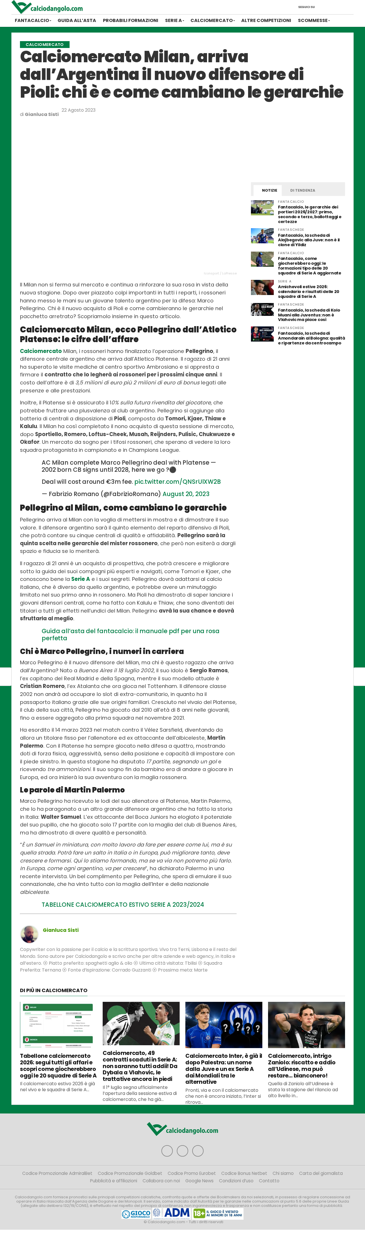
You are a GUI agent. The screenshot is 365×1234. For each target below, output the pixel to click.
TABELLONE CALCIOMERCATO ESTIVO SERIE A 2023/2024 (123, 904)
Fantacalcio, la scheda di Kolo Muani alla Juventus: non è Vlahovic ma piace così (309, 315)
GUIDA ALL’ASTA (77, 20)
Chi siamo (283, 1173)
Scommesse (313, 20)
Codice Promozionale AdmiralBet (57, 1173)
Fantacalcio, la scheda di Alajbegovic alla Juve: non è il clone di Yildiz (309, 240)
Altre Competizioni (266, 20)
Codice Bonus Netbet (244, 1173)
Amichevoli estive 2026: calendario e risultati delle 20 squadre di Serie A (308, 291)
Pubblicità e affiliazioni (113, 1181)
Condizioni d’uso (236, 1181)
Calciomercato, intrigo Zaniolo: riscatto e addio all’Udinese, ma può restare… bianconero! (301, 1065)
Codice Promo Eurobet (192, 1173)
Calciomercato (211, 20)
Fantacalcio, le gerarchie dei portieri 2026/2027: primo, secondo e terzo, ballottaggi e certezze (309, 214)
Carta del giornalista (321, 1173)
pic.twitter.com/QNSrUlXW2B (177, 481)
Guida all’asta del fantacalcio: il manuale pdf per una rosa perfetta (131, 634)
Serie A (173, 20)
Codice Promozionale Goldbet (130, 1173)
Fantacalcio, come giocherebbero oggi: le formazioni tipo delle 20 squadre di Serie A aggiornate (309, 266)
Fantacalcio (32, 20)
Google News (199, 1181)
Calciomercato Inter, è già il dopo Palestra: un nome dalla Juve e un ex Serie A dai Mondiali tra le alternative (223, 1069)
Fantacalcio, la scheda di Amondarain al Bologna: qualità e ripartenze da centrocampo (311, 338)
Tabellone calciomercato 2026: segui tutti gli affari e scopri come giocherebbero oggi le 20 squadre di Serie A (58, 1065)
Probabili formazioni (130, 20)
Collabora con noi (161, 1181)
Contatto (269, 1181)
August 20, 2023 (186, 494)
